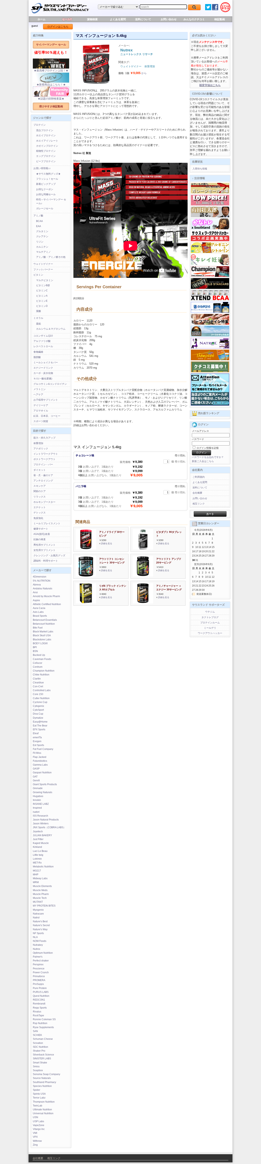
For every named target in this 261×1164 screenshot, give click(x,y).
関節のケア (39, 491)
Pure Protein (40, 988)
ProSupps (38, 984)
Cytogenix (38, 706)
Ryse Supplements (43, 1027)
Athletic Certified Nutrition (47, 604)
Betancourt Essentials (45, 620)
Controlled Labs (42, 690)
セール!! (67, 19)
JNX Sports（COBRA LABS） (49, 827)
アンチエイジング (43, 480)
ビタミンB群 (43, 285)
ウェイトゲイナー (43, 264)
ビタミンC (42, 290)
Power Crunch (41, 972)
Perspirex (38, 964)
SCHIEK (37, 1035)
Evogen (37, 741)
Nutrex (36, 949)
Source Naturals (42, 1078)
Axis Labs (38, 612)
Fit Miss (37, 753)
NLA (35, 937)
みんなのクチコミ (194, 19)
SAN (35, 1031)
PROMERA (39, 980)
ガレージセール (44, 208)
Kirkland (37, 847)
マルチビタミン (44, 280)
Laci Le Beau (40, 851)
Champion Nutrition (43, 670)
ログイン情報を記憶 (207, 448)
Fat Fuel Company (43, 749)
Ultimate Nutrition (42, 1109)
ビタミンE (42, 301)
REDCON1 (39, 999)
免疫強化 (38, 518)
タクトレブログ (210, 617)
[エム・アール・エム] (210, 311)
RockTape (38, 1015)
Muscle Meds (40, 890)
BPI (35, 647)
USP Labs (38, 1121)
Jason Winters (41, 823)
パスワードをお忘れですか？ (208, 457)
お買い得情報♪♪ (42, 168)
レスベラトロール (43, 346)
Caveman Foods (42, 659)
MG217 (37, 870)
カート (210, 513)
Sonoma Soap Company (46, 1074)
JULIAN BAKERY (42, 835)
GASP (36, 768)
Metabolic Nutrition (43, 866)
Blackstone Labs (42, 639)
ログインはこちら (58, 26)
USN (35, 1117)
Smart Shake (40, 1062)
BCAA (39, 221)
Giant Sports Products (45, 784)
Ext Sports (38, 745)
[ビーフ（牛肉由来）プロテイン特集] (210, 323)
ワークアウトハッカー (210, 633)
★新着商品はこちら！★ (51, 84)
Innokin (37, 800)
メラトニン (39, 389)
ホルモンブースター (44, 502)
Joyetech (38, 831)
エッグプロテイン (46, 156)
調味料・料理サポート (45, 560)
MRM (36, 882)
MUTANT (38, 901)
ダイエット (39, 470)
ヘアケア (38, 394)
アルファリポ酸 (42, 341)
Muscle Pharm (41, 894)
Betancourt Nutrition (44, 623)
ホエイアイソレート (47, 141)
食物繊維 (38, 351)
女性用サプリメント (44, 550)
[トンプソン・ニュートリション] (210, 359)
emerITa (37, 737)
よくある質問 (118, 19)
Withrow (37, 1141)
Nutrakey (38, 944)
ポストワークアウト (44, 459)
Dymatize (38, 717)
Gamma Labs (40, 764)
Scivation (38, 1043)
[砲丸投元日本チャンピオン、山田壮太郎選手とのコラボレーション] (210, 216)
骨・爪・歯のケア (43, 475)
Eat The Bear (40, 725)
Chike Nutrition (41, 674)
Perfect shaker (41, 960)
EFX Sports (39, 729)
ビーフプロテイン (46, 161)
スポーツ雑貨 (40, 421)
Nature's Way (40, 929)
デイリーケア (40, 405)
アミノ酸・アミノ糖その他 (50, 257)
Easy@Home (40, 721)
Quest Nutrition (41, 995)
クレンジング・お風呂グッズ (49, 555)
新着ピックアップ (46, 184)
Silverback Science (43, 1054)
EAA (38, 226)
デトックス (39, 512)
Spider (36, 1090)
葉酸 (38, 311)
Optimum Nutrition (43, 952)
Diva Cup (38, 713)
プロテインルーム (210, 622)
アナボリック (40, 448)
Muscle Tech (40, 898)
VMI (35, 1133)
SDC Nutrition (40, 1046)
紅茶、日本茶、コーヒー (46, 416)
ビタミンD (42, 306)
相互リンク (198, 503)
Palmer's (37, 956)
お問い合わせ (169, 19)
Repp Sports (40, 1007)
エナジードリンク (43, 367)
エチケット (39, 507)
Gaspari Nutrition (42, 772)
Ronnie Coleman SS (44, 1019)
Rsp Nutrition (40, 1023)
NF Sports (38, 933)
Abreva (37, 584)
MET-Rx (37, 862)
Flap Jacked (39, 757)
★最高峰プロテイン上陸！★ (51, 70)
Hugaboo (38, 796)
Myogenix (38, 909)
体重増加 (38, 443)
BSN (35, 651)
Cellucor (37, 663)
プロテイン (39, 124)
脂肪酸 (37, 357)
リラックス (39, 496)
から (138, 73)
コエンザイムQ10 (43, 335)
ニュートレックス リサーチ (136, 54)
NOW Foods (39, 941)
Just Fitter (38, 839)
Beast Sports (40, 615)
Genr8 (36, 780)
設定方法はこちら (210, 85)
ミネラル (38, 318)
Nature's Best (40, 921)
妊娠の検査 (39, 539)
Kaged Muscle (41, 843)
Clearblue (38, 682)
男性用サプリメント (44, 544)
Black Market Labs (43, 631)
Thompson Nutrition (44, 1101)
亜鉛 (38, 324)
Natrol (36, 917)
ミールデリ (210, 627)
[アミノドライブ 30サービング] (86, 548)
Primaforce (39, 976)
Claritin (37, 678)
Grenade (38, 788)
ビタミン (38, 274)
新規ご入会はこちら (203, 461)
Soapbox (38, 1070)
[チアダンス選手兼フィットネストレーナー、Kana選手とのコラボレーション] (210, 228)
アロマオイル (40, 410)
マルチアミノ (43, 252)
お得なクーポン (44, 189)
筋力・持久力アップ (44, 437)
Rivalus (37, 1011)
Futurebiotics (40, 760)
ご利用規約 (198, 477)
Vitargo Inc (39, 1129)
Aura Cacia (39, 608)
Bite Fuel (38, 627)
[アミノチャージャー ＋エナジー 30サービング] (143, 602)
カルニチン (42, 247)
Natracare (38, 913)
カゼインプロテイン (47, 146)
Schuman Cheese (43, 1039)
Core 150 (38, 694)
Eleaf (36, 733)
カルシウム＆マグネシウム (50, 329)
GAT (35, 776)
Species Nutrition (42, 1086)
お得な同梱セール (46, 194)
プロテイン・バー (43, 464)
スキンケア (39, 485)
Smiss (36, 1066)
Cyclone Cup (40, 702)
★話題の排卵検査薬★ (51, 98)
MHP (35, 874)
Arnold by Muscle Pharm (46, 596)
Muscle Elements (42, 886)
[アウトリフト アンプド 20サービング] (143, 575)
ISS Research (40, 815)
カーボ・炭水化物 (43, 373)
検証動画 (219, 19)
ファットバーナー (43, 269)
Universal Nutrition (43, 1113)
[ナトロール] (210, 347)
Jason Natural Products (46, 819)
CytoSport (38, 709)
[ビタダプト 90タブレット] (143, 548)
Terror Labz (39, 1097)
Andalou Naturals (42, 588)
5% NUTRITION (41, 580)
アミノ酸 (38, 215)
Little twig (38, 855)
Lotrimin (37, 858)
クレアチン (42, 236)
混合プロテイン (44, 130)
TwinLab (37, 1105)
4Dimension (39, 576)
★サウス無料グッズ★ (48, 174)
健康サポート (40, 528)
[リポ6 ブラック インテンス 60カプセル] (86, 602)
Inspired (37, 807)
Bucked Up (39, 655)
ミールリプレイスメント (46, 523)
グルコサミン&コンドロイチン (50, 383)
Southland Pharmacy (44, 1082)
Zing (35, 1144)
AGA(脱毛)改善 (41, 534)
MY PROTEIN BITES (44, 905)
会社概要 (197, 492)
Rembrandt (39, 1003)
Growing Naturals (42, 792)
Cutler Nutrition (41, 698)
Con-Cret (38, 686)
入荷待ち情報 (199, 168)
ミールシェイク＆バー (45, 362)
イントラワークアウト (45, 453)
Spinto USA (39, 1093)
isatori (36, 811)
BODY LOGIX (40, 643)
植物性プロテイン (46, 151)
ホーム (41, 19)
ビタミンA (42, 296)
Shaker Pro (39, 1050)
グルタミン (42, 231)
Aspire (36, 600)
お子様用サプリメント (45, 399)
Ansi (35, 592)
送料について (143, 19)
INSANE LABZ (41, 804)
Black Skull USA (42, 635)
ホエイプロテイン (46, 135)
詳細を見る (106, 543)
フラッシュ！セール (47, 179)
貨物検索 (92, 19)
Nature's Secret (41, 925)
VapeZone (38, 1125)
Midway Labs (40, 878)
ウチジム (210, 611)
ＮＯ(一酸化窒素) (42, 378)
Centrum (37, 666)
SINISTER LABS (42, 1058)
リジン (39, 242)
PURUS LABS (41, 992)
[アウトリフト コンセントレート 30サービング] (86, 575)
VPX (35, 1136)
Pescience (38, 968)
